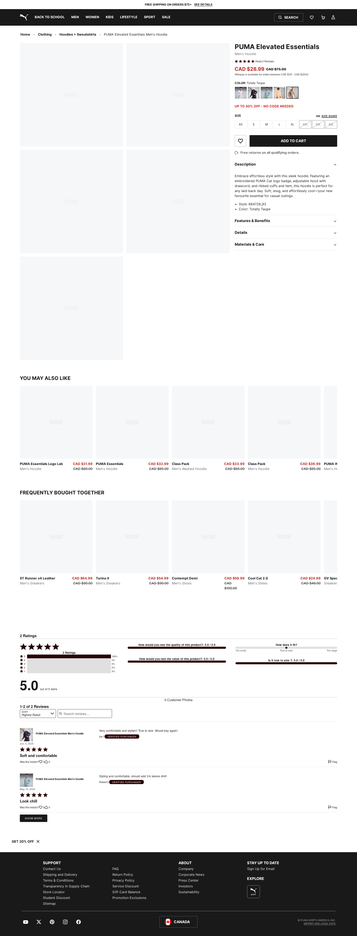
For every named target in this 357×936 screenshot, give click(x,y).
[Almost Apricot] (280, 93)
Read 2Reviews (264, 61)
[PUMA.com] (23, 17)
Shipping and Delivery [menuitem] (60, 874)
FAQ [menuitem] (115, 869)
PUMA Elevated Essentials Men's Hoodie (60, 733)
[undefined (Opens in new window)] (253, 891)
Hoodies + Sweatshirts (78, 34)
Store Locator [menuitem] (54, 892)
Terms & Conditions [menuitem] (58, 880)
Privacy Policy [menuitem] (123, 880)
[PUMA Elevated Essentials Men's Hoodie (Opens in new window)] (26, 734)
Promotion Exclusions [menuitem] (129, 898)
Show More (33, 818)
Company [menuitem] (186, 869)
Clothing (45, 34)
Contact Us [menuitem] (52, 869)
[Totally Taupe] (292, 93)
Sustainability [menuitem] (188, 892)
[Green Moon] (267, 93)
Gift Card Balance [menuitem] (126, 892)
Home (25, 34)
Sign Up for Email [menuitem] (261, 869)
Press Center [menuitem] (188, 880)
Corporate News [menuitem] (191, 874)
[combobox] (38, 713)
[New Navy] (254, 93)
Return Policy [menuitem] (122, 874)
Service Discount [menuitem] (125, 886)
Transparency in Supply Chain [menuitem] (66, 886)
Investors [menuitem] (185, 886)
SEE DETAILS (203, 4)
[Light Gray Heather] (241, 93)
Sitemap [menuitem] (49, 903)
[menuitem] (49, 17)
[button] (69, 656)
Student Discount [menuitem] (56, 898)
